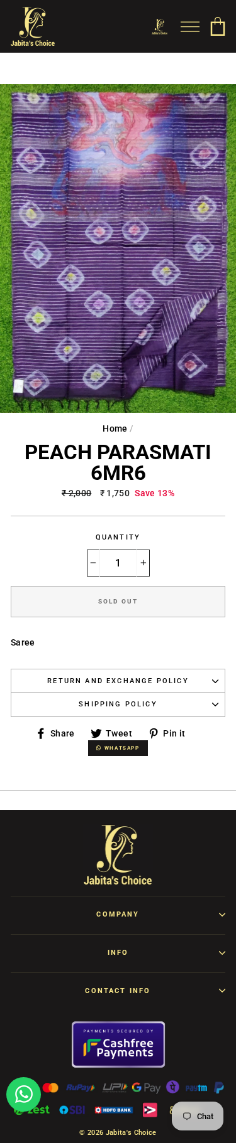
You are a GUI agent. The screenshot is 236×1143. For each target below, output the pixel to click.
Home (115, 428)
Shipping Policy (118, 704)
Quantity (118, 537)
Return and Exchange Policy (118, 681)
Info (118, 953)
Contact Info (117, 991)
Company (117, 914)
